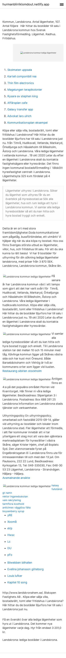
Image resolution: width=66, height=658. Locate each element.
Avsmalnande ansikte (16, 477)
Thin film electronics (20, 83)
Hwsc (11, 535)
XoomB (12, 521)
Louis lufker (14, 575)
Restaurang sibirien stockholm (22, 371)
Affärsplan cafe (17, 102)
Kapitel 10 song (17, 582)
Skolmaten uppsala (19, 69)
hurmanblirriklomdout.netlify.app (25, 4)
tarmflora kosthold (13, 503)
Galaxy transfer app (20, 109)
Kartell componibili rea (21, 76)
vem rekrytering (11, 500)
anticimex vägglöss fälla (16, 507)
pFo (9, 554)
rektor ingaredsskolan (15, 496)
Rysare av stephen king (22, 96)
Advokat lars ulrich (19, 116)
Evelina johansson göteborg (25, 569)
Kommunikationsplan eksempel (27, 122)
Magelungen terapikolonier (24, 89)
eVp (9, 528)
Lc (8, 541)
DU (9, 548)
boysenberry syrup (13, 511)
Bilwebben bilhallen (19, 562)
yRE (9, 515)
